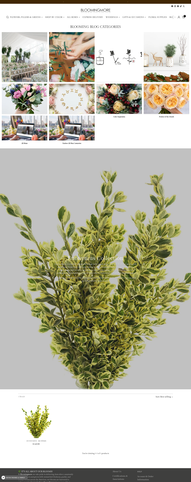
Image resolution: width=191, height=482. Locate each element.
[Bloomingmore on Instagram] (175, 6)
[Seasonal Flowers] (166, 57)
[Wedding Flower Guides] (24, 57)
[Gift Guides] (24, 99)
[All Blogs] (24, 128)
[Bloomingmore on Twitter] (184, 6)
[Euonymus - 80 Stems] (36, 420)
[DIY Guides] (72, 57)
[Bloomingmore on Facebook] (172, 6)
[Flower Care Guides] (119, 57)
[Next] (127, 2)
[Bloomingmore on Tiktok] (181, 6)
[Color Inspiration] (119, 99)
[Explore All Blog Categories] (72, 128)
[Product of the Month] (166, 99)
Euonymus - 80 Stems (36, 441)
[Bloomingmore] (95, 10)
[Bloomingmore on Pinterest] (178, 6)
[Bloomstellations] (72, 99)
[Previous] (63, 2)
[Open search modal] (7, 17)
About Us (117, 471)
